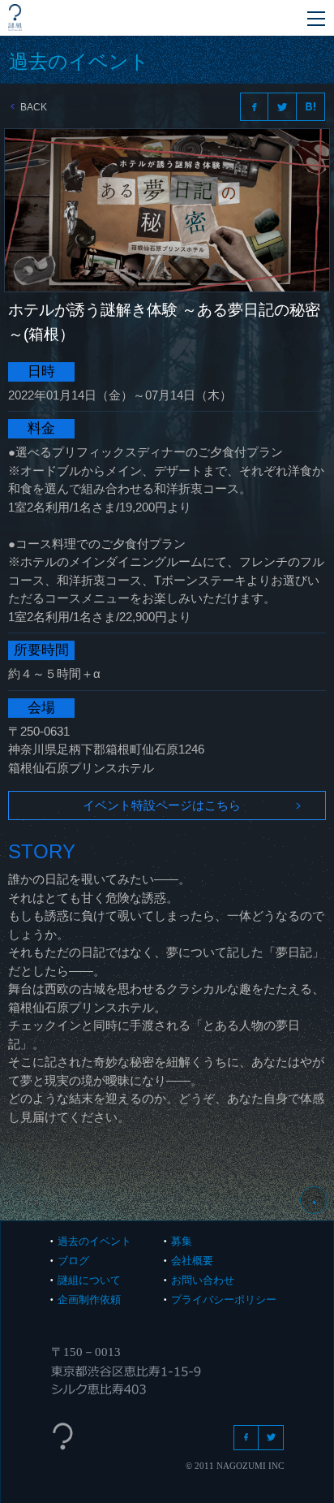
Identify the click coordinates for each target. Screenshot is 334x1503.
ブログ (73, 1261)
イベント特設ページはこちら (162, 805)
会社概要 (192, 1261)
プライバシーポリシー (223, 1300)
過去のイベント (94, 1241)
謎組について (89, 1280)
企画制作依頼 (89, 1300)
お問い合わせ (202, 1280)
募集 (181, 1241)
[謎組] (15, 17)
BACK (33, 107)
